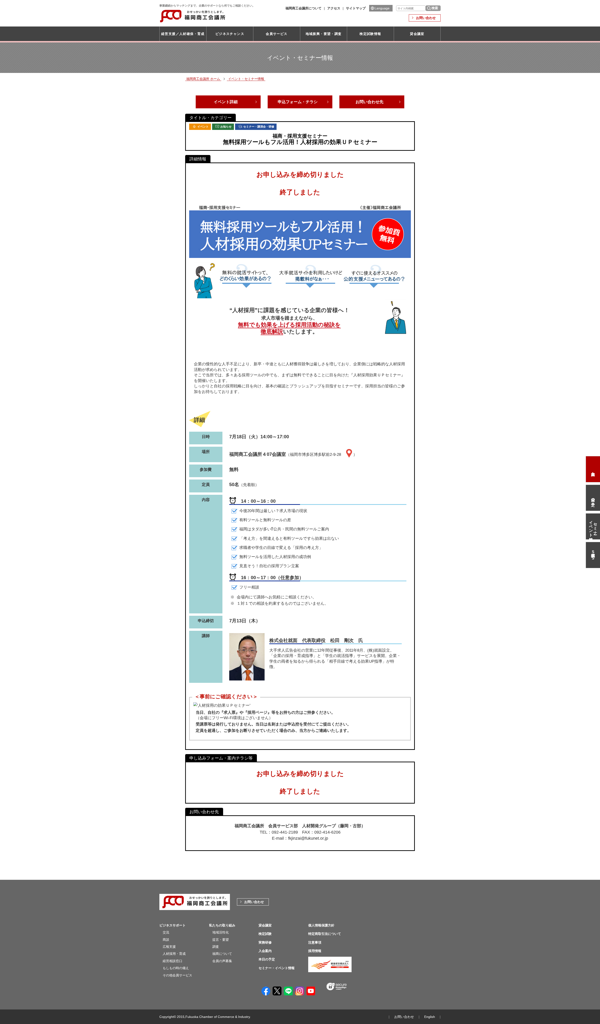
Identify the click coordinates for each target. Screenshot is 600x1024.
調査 (215, 946)
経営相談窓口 (172, 961)
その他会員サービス (177, 975)
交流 (166, 932)
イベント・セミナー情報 (246, 79)
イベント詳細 (226, 102)
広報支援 (169, 946)
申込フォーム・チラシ (298, 102)
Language (382, 8)
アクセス (333, 8)
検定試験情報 (370, 34)
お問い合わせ (426, 18)
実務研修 (265, 942)
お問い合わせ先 (369, 102)
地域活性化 (220, 932)
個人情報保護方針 (321, 925)
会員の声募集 (222, 961)
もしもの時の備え (176, 968)
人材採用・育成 (174, 954)
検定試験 (265, 934)
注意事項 (314, 942)
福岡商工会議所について (303, 8)
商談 (166, 939)
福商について (222, 954)
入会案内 (593, 469)
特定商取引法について (324, 934)
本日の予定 (593, 498)
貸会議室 (417, 34)
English (429, 1017)
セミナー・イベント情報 (593, 526)
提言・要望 (220, 939)
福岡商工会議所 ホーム (203, 79)
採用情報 (314, 951)
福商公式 (593, 555)
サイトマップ (356, 8)
